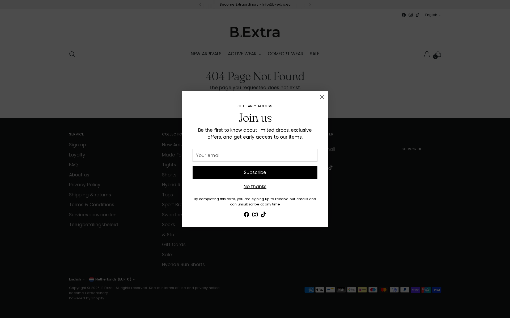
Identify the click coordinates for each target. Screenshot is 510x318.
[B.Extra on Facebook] (246, 215)
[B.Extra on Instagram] (255, 215)
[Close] (322, 97)
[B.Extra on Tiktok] (263, 215)
